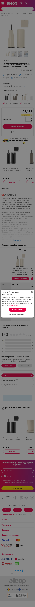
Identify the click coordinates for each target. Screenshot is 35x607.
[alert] (17, 303)
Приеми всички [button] (17, 309)
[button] (17, 314)
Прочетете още (13, 305)
